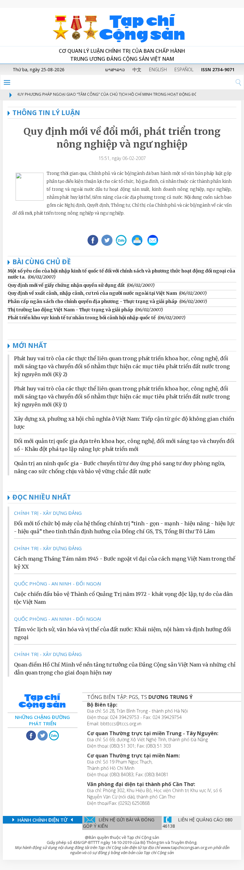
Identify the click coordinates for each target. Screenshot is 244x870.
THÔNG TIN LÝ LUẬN (46, 112)
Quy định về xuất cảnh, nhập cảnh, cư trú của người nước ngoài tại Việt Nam (92, 293)
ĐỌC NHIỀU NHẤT (41, 497)
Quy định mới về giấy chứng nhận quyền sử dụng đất (66, 285)
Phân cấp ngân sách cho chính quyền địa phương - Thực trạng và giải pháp (92, 301)
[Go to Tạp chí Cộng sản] (122, 27)
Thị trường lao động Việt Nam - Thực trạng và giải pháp (70, 310)
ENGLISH (158, 69)
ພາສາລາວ (115, 69)
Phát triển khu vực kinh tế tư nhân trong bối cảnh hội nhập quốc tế (82, 318)
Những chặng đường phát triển (42, 720)
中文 (136, 69)
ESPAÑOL (183, 69)
